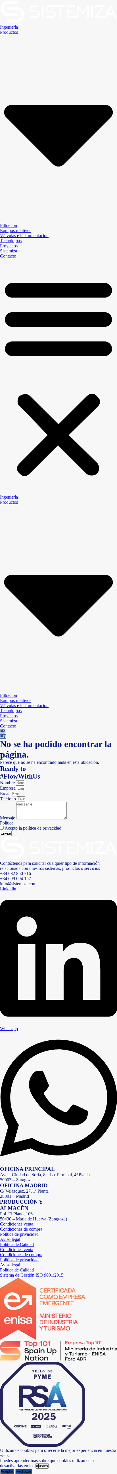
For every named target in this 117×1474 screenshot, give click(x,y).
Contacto (8, 256)
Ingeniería (9, 27)
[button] (58, 377)
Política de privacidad (19, 1234)
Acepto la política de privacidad (33, 828)
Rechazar (23, 1471)
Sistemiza (8, 250)
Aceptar (7, 1471)
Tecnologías (11, 240)
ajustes (42, 1466)
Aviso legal (10, 1239)
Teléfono (8, 798)
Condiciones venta (16, 1224)
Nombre (8, 782)
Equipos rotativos (15, 230)
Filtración (8, 225)
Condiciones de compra (21, 1229)
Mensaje (8, 817)
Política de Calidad (17, 1244)
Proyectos (9, 245)
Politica (6, 823)
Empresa (8, 788)
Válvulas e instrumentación (24, 235)
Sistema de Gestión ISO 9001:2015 (31, 1275)
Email (6, 793)
